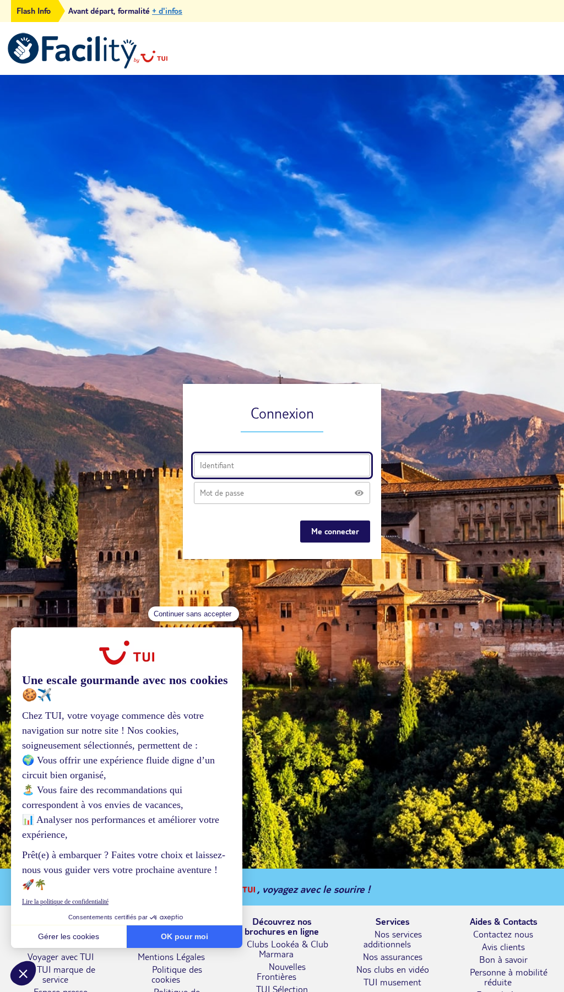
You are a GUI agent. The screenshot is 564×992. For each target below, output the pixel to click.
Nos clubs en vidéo (392, 969)
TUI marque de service (66, 974)
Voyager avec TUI (61, 956)
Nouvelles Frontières (281, 971)
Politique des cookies (176, 974)
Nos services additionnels (393, 939)
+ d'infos (167, 11)
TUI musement (392, 982)
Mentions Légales (171, 956)
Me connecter (335, 531)
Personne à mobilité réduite (508, 977)
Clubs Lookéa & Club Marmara (287, 949)
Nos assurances (392, 956)
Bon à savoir (503, 959)
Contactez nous (503, 934)
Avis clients (503, 946)
